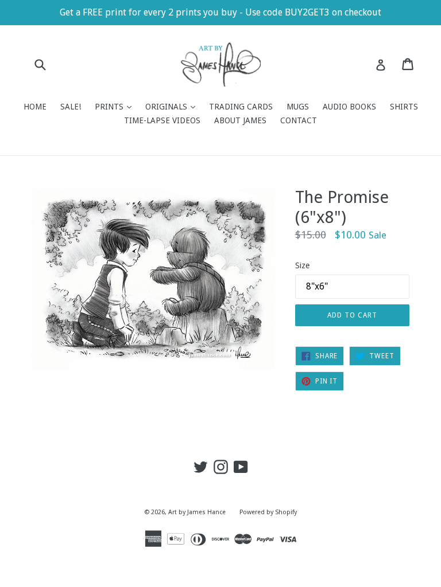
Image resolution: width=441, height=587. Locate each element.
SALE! (70, 106)
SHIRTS (404, 106)
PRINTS (116, 106)
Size (302, 265)
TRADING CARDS (241, 106)
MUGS (298, 106)
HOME (35, 106)
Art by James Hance (197, 512)
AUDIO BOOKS (349, 106)
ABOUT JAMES (240, 120)
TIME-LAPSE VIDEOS (162, 120)
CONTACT (298, 120)
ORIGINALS (173, 106)
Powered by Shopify (268, 512)
